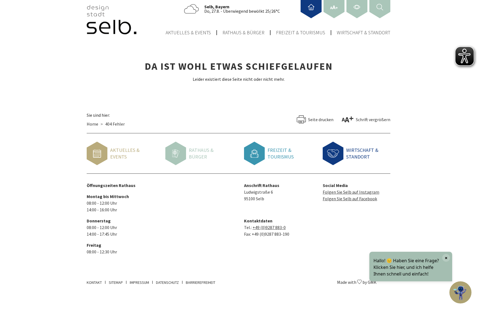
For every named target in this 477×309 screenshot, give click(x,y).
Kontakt (94, 282)
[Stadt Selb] (111, 19)
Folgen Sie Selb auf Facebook (350, 198)
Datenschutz (167, 282)
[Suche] (379, 9)
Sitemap (116, 282)
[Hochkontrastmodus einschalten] (356, 9)
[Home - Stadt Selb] (311, 9)
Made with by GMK (357, 282)
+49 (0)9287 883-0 (269, 227)
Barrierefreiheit (200, 282)
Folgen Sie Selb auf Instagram (351, 192)
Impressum (139, 282)
